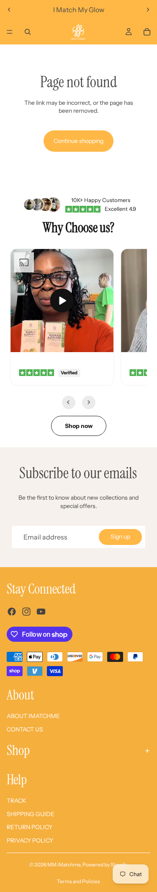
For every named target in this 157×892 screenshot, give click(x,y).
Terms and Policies (78, 881)
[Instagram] (26, 612)
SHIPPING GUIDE (30, 814)
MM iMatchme (63, 864)
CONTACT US (25, 729)
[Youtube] (41, 612)
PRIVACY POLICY (30, 840)
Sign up (120, 536)
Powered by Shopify (105, 864)
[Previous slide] (9, 9)
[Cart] (147, 32)
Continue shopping (78, 141)
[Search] (27, 32)
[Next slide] (148, 9)
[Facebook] (12, 612)
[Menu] (9, 31)
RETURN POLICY (29, 827)
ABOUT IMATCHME (33, 716)
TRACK (16, 800)
